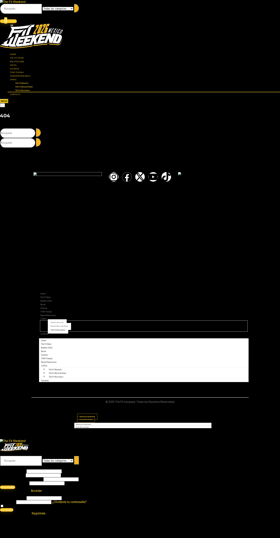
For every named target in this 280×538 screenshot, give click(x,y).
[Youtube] (153, 177)
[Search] (2, 105)
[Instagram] (113, 177)
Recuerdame (12, 506)
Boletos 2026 (17, 61)
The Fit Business (22, 90)
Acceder (6, 509)
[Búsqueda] (76, 8)
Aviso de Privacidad (85, 419)
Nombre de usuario (12, 471)
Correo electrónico (12, 475)
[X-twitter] (140, 177)
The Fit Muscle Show (24, 87)
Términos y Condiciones (83, 424)
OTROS (13, 79)
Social (13, 65)
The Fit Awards (21, 83)
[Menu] (4, 101)
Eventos (14, 69)
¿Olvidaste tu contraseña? (69, 502)
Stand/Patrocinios (20, 76)
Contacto (15, 94)
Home (13, 54)
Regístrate (7, 487)
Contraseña (21, 479)
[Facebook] (127, 177)
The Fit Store (17, 58)
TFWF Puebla (17, 72)
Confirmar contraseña (14, 483)
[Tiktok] (166, 177)
